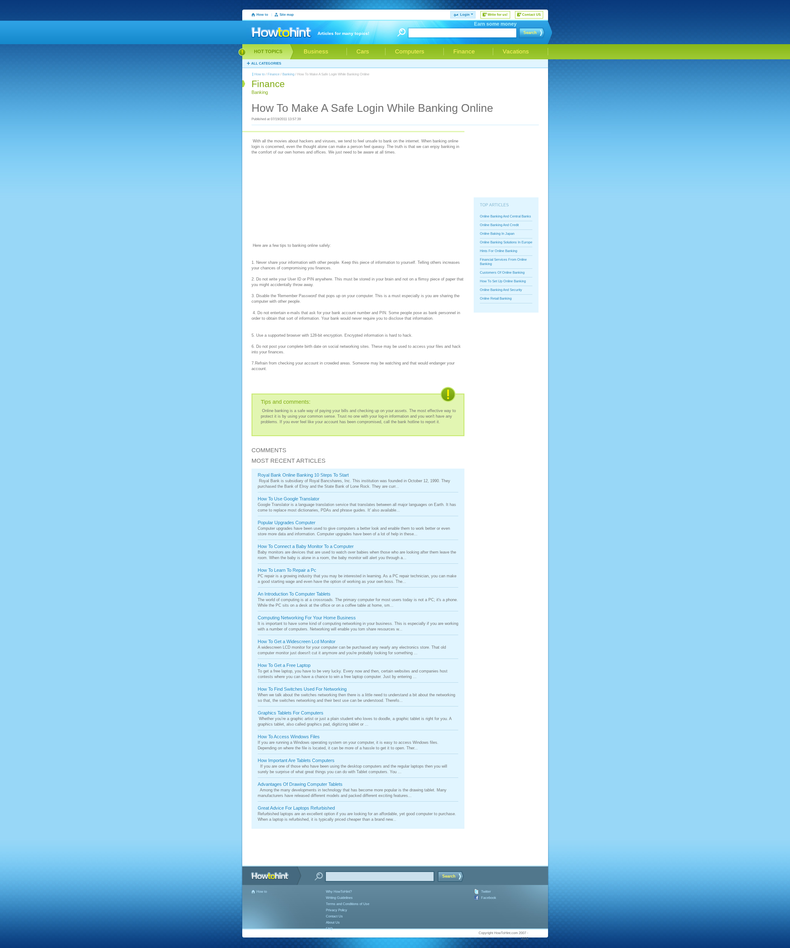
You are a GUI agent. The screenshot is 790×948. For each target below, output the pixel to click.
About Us (333, 922)
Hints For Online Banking (498, 251)
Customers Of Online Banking (502, 272)
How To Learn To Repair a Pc (287, 570)
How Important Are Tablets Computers (296, 760)
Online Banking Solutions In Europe (506, 242)
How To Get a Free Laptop (284, 665)
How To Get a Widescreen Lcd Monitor (296, 641)
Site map (287, 14)
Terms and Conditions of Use (347, 904)
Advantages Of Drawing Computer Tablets (300, 784)
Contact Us (334, 916)
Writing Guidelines (339, 898)
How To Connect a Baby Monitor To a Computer (306, 546)
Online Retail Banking (496, 298)
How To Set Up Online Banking (503, 281)
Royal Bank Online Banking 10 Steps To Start (303, 475)
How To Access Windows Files (289, 736)
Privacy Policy (336, 910)
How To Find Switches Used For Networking (302, 689)
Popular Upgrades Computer (286, 522)
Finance (274, 74)
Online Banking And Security (501, 290)
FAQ (329, 928)
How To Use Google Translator (288, 498)
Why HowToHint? (339, 891)
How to (262, 14)
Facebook (488, 898)
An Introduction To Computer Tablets (294, 593)
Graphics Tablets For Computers (290, 712)
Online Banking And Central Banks (505, 216)
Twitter (486, 891)
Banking (288, 74)
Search (530, 32)
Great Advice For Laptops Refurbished (296, 808)
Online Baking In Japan (497, 233)
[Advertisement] (298, 199)
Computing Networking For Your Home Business (307, 617)
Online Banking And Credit (499, 225)
